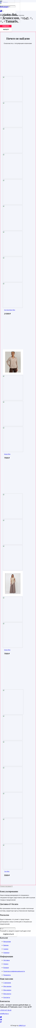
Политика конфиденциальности (14, 971)
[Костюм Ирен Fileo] (13, 204)
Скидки (5, 949)
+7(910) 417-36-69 (5, 1010)
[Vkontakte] (1, 1019)
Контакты (6, 997)
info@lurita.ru (4, 1014)
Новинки (6, 953)
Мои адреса (7, 990)
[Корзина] (1, 11)
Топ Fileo (6, 871)
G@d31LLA (22, 1025)
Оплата (5, 964)
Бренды (5, 945)
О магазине (7, 983)
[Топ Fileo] (13, 791)
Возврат (6, 968)
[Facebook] (1, 1017)
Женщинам (7, 941)
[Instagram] (0, 1022)
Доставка (6, 960)
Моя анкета (7, 994)
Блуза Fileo (7, 454)
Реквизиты (7, 975)
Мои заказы (7, 986)
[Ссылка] (10, 22)
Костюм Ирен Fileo (9, 310)
